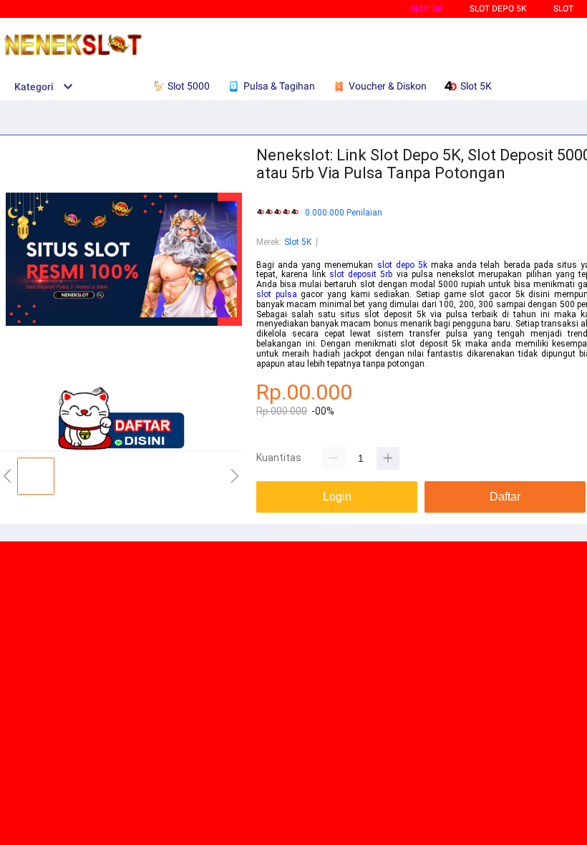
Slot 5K (426, 9)
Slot (563, 9)
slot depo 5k (402, 265)
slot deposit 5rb (361, 274)
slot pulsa (276, 294)
